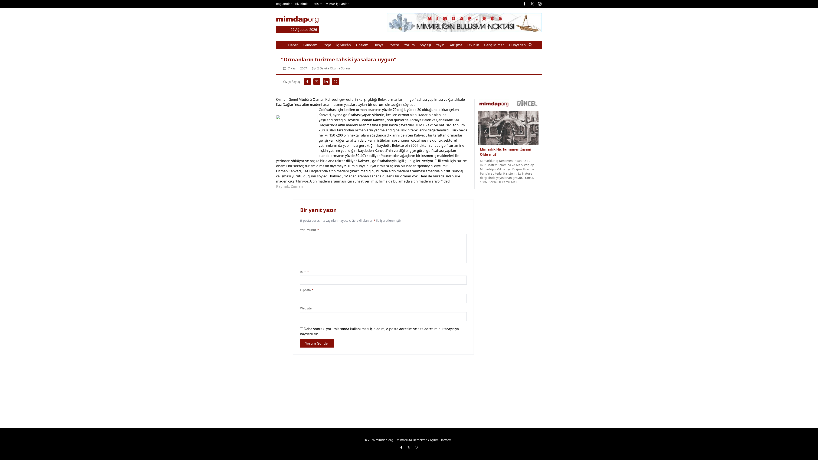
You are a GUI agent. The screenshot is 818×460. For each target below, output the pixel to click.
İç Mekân (343, 45)
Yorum (409, 45)
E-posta (306, 290)
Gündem (310, 45)
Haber (293, 45)
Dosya (378, 45)
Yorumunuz (309, 230)
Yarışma (455, 45)
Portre (394, 45)
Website (306, 308)
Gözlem (362, 45)
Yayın (440, 45)
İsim (304, 272)
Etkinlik (473, 45)
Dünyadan (517, 45)
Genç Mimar (494, 45)
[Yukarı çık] (806, 448)
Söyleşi (425, 45)
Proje (327, 45)
